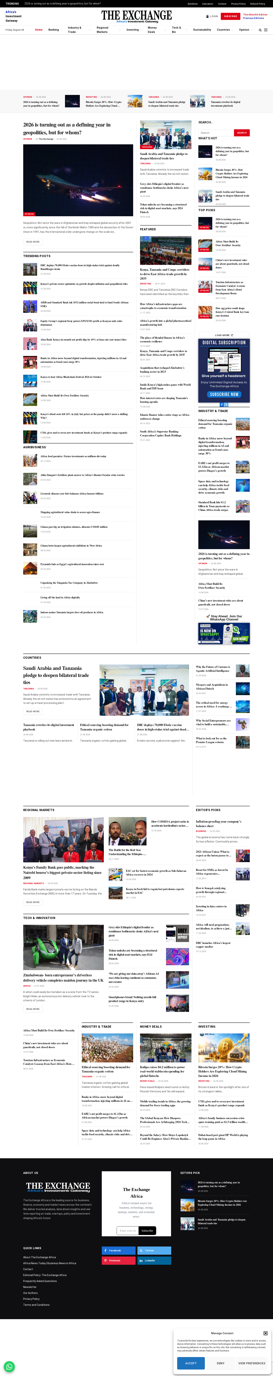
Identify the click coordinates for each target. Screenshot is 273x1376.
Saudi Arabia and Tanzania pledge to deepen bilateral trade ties (166, 104)
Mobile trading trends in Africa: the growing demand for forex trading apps (165, 1103)
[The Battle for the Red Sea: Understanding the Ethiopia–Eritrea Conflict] (128, 831)
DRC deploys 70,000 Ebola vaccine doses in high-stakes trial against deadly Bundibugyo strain (80, 267)
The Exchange (46, 139)
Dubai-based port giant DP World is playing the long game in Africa (223, 1137)
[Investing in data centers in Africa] (243, 910)
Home (39, 29)
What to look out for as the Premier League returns (211, 740)
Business (201, 831)
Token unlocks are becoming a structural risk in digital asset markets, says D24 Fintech (163, 208)
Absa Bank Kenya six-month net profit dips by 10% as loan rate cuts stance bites (83, 339)
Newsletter (30, 1287)
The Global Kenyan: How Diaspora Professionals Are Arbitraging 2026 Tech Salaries (163, 1120)
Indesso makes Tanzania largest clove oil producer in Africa (71, 612)
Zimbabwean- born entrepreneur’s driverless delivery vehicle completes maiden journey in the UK (63, 978)
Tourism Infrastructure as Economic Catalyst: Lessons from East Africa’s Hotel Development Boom (230, 287)
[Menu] (265, 30)
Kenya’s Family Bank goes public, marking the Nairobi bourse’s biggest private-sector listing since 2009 (62, 872)
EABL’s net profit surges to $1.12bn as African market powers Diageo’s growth (214, 466)
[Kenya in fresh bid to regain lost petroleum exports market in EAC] (116, 893)
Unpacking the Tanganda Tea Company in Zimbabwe (69, 583)
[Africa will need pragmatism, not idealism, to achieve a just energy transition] (243, 928)
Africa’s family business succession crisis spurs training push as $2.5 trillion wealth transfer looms (221, 1120)
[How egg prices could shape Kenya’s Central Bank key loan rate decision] (205, 312)
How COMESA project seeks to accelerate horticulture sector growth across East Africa (170, 823)
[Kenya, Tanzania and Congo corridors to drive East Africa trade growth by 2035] (165, 250)
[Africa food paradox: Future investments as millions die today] (30, 460)
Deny (220, 1363)
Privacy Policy (238, 3)
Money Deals (152, 30)
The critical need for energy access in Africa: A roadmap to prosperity (214, 704)
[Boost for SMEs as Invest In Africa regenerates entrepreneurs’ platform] (243, 874)
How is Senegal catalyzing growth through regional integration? (210, 890)
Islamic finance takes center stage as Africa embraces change (164, 416)
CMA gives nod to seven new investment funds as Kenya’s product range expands (83, 433)
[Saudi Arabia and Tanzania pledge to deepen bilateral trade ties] (197, 101)
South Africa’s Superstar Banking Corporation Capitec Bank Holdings (160, 433)
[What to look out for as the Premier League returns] (243, 742)
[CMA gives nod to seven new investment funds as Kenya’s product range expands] (30, 436)
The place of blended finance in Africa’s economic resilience (162, 339)
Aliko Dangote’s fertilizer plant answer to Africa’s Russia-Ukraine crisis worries (82, 475)
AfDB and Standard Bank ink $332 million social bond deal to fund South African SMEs (84, 304)
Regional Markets (102, 30)
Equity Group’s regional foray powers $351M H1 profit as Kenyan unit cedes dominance (81, 323)
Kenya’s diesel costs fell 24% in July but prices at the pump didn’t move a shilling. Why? (84, 416)
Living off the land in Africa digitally (60, 597)
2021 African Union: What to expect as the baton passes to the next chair (212, 854)
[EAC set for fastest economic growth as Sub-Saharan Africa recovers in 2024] (116, 874)
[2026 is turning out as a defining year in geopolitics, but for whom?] (72, 101)
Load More (222, 335)
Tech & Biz (176, 30)
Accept (191, 1363)
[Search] (260, 30)
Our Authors (30, 1292)
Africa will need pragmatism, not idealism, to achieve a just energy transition (212, 926)
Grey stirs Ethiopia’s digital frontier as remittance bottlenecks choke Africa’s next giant (164, 187)
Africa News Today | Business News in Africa (49, 1263)
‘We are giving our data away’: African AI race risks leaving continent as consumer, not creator (134, 978)
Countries (223, 29)
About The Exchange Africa (39, 1257)
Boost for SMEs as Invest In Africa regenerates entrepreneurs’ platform (212, 872)
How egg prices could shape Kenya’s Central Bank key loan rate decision (232, 311)
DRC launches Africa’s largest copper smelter (213, 945)
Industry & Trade (74, 30)
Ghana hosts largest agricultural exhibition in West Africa (71, 545)
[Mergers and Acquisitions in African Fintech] (243, 688)
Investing (133, 29)
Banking (53, 29)
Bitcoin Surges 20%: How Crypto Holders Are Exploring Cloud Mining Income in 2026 (103, 104)
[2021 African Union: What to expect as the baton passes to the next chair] (243, 856)
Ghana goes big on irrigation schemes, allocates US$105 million (73, 527)
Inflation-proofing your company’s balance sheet (218, 823)
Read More (33, 242)
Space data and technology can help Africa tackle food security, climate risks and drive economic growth (213, 486)
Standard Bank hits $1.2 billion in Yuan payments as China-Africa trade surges (213, 506)
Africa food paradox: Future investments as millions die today (73, 456)
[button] (265, 1333)
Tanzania (153, 97)
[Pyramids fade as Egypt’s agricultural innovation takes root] (30, 568)
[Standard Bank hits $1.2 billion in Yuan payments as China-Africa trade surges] (243, 506)
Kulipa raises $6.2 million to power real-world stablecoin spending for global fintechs (162, 1071)
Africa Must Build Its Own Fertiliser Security (64, 395)
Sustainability (202, 29)
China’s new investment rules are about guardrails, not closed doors (232, 263)
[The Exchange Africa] (136, 16)
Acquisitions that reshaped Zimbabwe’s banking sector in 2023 (162, 369)
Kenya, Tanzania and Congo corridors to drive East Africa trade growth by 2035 (164, 274)
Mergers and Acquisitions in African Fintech (212, 686)
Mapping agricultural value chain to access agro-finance (70, 512)
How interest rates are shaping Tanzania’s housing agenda (164, 400)
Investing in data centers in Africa (211, 908)
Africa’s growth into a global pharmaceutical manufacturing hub (165, 322)
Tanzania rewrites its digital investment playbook (225, 104)
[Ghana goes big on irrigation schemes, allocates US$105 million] (30, 531)
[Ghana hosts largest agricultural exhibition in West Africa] (30, 549)
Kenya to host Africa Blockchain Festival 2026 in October (70, 377)
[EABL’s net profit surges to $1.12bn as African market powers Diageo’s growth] (243, 467)
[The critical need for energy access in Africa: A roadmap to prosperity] (243, 706)
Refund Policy (257, 3)
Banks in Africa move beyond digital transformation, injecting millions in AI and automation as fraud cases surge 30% (83, 360)
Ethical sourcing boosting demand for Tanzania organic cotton (215, 424)
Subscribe (230, 16)
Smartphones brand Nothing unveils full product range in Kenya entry (132, 999)
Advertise (193, 3)
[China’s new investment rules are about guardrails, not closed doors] (205, 264)
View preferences (251, 1363)
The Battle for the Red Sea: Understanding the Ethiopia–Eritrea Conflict (126, 852)
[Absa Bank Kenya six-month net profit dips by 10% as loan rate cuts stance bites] (30, 343)
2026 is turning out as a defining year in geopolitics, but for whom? (63, 3)
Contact (222, 3)
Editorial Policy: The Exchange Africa (44, 1275)
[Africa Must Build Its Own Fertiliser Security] (30, 399)
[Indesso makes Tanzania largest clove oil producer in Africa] (30, 616)
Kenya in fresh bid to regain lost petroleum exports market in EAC (155, 891)
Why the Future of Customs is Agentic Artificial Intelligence (213, 668)
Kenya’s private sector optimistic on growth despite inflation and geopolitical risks (84, 284)
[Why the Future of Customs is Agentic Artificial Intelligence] (243, 671)
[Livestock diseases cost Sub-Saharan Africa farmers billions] (30, 497)
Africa (26, 986)
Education (207, 3)
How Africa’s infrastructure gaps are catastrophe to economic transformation (163, 306)
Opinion (244, 29)
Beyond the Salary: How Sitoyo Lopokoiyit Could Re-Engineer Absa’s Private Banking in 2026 (164, 1137)
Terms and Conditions (36, 1304)
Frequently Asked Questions (40, 1281)
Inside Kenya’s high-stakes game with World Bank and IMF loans (165, 386)
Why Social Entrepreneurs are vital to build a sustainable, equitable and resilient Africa (213, 722)
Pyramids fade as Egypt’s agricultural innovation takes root (72, 564)
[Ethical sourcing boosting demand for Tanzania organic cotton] (243, 424)
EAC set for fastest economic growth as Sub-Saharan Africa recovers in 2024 (156, 872)
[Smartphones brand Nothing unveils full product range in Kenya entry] (177, 1003)
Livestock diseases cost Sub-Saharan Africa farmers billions (71, 493)
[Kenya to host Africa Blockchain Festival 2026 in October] (30, 381)
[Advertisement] (136, 62)
